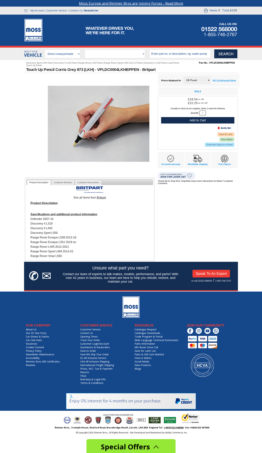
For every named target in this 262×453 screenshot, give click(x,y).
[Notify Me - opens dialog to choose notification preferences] (216, 129)
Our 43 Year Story (36, 333)
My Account (37, 10)
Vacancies (31, 343)
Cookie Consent (35, 347)
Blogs (138, 368)
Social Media (142, 361)
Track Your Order (90, 340)
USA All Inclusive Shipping (94, 361)
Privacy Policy (34, 350)
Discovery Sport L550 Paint (39, 63)
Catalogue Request (145, 329)
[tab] (39, 182)
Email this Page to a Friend (220, 144)
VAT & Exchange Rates (224, 80)
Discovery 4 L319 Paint (65, 63)
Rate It (197, 91)
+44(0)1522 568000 (174, 427)
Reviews (30, 365)
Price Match (227, 139)
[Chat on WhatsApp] (217, 333)
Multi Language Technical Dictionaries (156, 340)
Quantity (195, 113)
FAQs (83, 375)
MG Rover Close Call (146, 347)
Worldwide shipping (197, 164)
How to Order (88, 350)
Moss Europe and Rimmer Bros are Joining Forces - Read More (131, 3)
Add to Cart (198, 120)
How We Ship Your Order (94, 354)
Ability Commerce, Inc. (176, 432)
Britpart (101, 197)
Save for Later (226, 134)
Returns (84, 372)
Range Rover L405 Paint (90, 63)
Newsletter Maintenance (40, 354)
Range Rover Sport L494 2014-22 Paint (123, 63)
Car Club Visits (34, 340)
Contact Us (75, 10)
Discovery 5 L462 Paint (155, 63)
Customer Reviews (63, 182)
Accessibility (33, 358)
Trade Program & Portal (149, 336)
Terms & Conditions (91, 383)
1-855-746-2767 (223, 281)
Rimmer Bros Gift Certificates (43, 361)
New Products (143, 365)
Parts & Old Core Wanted (149, 354)
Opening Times (89, 336)
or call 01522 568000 (201, 281)
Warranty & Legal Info (93, 379)
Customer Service (56, 10)
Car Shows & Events (37, 336)
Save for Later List (145, 350)
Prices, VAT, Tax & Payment (96, 368)
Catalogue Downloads (147, 333)
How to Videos (143, 358)
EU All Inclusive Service (93, 358)
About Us (31, 329)
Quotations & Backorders (95, 347)
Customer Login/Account (94, 343)
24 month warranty (170, 164)
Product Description (38, 182)
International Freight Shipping (97, 365)
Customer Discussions (88, 182)
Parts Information (145, 343)
